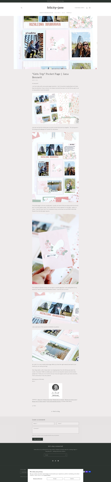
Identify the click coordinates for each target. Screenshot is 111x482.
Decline (72, 478)
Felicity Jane (25, 476)
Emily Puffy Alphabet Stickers (54, 401)
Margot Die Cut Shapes (58, 399)
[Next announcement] (90, 1)
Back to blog (56, 411)
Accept (54, 478)
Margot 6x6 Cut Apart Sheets (39, 401)
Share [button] (34, 405)
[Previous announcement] (20, 1)
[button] (21, 7)
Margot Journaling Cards (71, 399)
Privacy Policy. (47, 475)
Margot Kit (40, 399)
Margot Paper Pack (47, 399)
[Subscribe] (65, 455)
